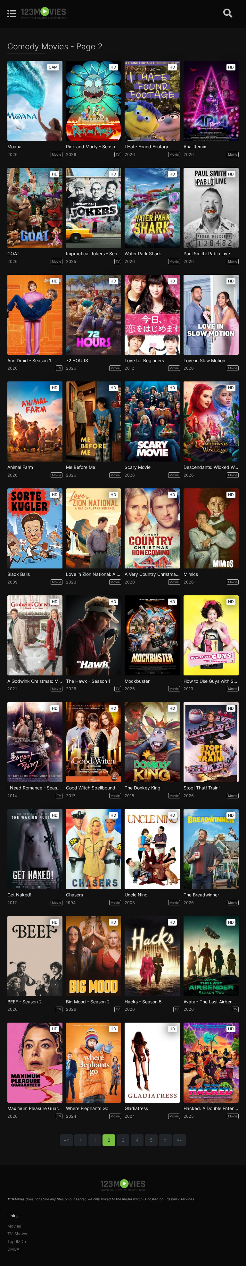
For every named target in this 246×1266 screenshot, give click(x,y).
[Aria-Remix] (211, 101)
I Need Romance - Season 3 (34, 787)
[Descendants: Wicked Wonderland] (211, 421)
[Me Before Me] (93, 421)
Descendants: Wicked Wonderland (211, 467)
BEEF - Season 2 (24, 1001)
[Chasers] (93, 849)
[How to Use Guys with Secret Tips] (211, 635)
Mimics (191, 574)
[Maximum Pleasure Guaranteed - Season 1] (34, 1063)
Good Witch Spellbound (90, 787)
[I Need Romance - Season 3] (34, 742)
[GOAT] (34, 208)
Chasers (74, 894)
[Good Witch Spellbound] (93, 742)
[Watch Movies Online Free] (43, 13)
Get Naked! (19, 894)
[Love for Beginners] (152, 315)
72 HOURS (77, 360)
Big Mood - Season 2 (88, 1001)
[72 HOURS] (93, 315)
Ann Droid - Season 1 (29, 360)
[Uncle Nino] (152, 849)
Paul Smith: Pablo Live (207, 253)
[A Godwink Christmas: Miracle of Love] (34, 635)
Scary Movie (138, 467)
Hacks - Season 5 (143, 1001)
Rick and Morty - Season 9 (93, 146)
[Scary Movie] (152, 421)
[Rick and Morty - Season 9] (93, 101)
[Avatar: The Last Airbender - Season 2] (211, 956)
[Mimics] (211, 528)
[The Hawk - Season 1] (93, 635)
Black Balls (18, 574)
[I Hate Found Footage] (152, 101)
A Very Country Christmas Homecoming (152, 574)
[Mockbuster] (152, 635)
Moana (14, 146)
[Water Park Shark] (152, 208)
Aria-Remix (195, 146)
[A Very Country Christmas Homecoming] (152, 528)
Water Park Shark (143, 253)
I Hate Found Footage (147, 146)
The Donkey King (142, 787)
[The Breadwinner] (211, 849)
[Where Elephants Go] (93, 1063)
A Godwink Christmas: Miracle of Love (34, 681)
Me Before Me (80, 467)
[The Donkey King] (152, 742)
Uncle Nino (136, 894)
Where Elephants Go (87, 1108)
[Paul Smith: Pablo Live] (211, 208)
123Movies (16, 1199)
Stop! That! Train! (202, 787)
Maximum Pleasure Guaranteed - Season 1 (34, 1108)
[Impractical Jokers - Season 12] (93, 208)
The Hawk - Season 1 (88, 681)
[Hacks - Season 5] (152, 956)
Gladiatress (136, 1108)
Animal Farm (20, 467)
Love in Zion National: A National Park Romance (93, 574)
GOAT (13, 253)
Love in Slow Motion (204, 360)
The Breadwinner (201, 894)
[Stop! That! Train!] (211, 742)
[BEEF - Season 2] (34, 956)
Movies (14, 1226)
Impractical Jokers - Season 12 (93, 253)
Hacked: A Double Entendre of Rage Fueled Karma (211, 1108)
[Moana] (34, 101)
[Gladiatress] (152, 1063)
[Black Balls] (34, 528)
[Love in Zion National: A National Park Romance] (93, 528)
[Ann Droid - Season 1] (34, 315)
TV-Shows (17, 1233)
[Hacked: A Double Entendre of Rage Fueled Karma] (211, 1063)
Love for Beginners (144, 360)
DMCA (13, 1249)
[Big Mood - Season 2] (93, 956)
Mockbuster (137, 681)
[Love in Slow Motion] (211, 315)
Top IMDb (16, 1241)
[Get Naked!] (34, 849)
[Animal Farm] (34, 421)
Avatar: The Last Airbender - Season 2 (211, 1001)
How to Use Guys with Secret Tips (211, 681)
